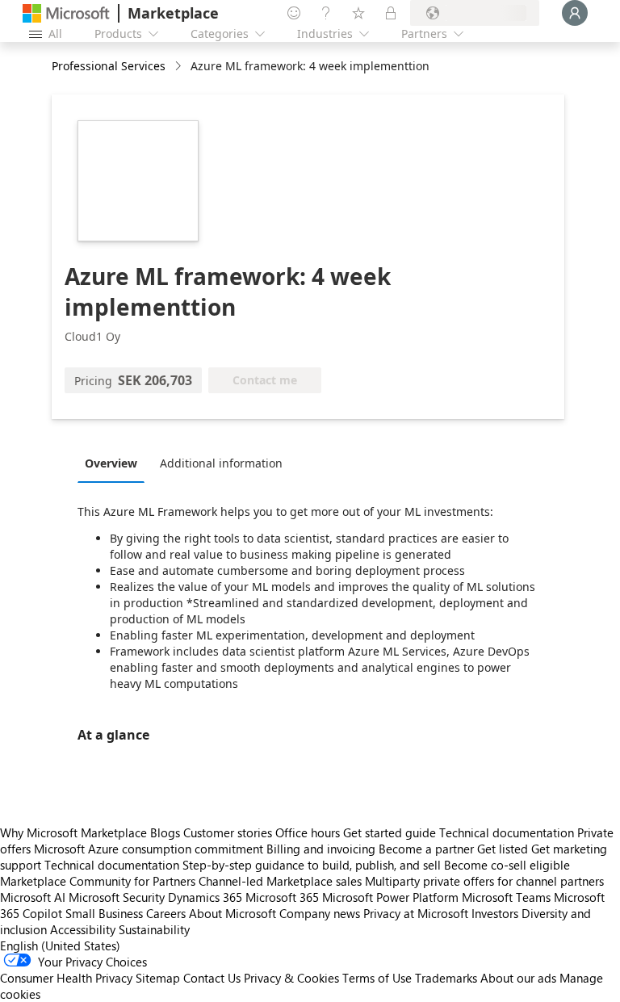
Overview (111, 463)
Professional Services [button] (108, 65)
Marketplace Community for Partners (97, 881)
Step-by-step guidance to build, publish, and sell (311, 865)
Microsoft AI (32, 897)
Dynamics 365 (205, 897)
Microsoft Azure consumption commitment (150, 849)
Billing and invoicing (320, 849)
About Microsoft (232, 913)
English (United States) (60, 945)
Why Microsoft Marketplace (73, 832)
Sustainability (154, 929)
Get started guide (389, 832)
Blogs (165, 832)
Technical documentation (506, 832)
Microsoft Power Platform (390, 897)
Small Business (104, 913)
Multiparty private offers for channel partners (484, 881)
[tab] (115, 462)
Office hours (307, 832)
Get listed (502, 849)
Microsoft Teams (506, 897)
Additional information (221, 463)
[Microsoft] (66, 13)
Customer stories (227, 832)
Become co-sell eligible (507, 865)
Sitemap (158, 978)
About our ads (518, 978)
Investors (494, 913)
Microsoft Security (117, 897)
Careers (166, 913)
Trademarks (446, 978)
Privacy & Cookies (291, 978)
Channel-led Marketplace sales (280, 881)
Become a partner (426, 849)
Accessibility (82, 929)
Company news (319, 913)
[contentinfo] (180, 67)
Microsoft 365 (282, 897)
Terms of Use (377, 978)
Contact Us (212, 978)
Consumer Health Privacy (66, 978)
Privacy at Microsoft (415, 913)
